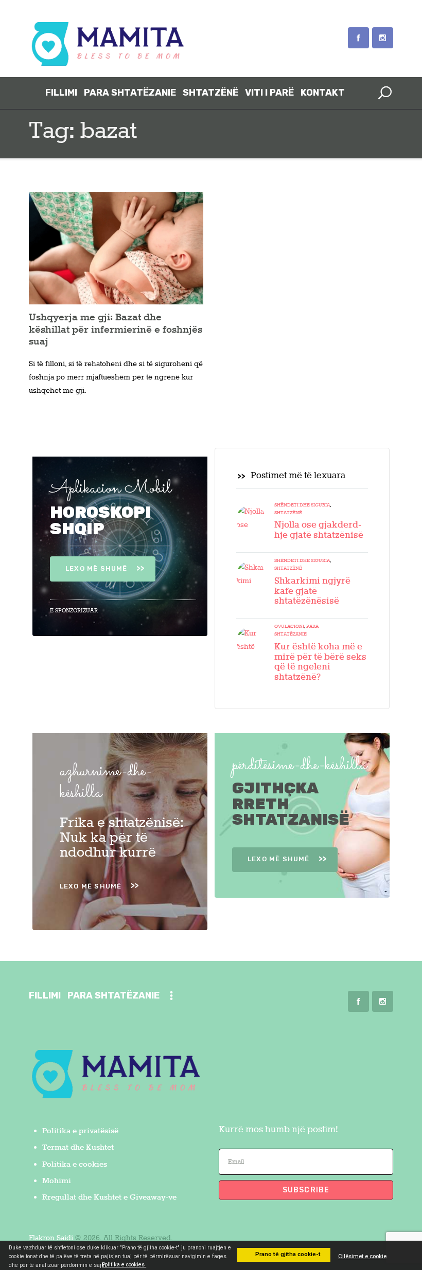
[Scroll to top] (400, 1213)
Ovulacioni (289, 626)
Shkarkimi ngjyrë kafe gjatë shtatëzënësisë (312, 591)
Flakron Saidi (51, 1238)
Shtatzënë (288, 513)
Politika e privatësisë (80, 1131)
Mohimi (56, 1181)
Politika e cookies (74, 1164)
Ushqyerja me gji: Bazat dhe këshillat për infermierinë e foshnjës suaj (115, 330)
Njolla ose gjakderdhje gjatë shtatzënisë (318, 530)
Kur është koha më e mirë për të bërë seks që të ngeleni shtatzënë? (320, 662)
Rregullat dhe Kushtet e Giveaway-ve (109, 1197)
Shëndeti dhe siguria (302, 505)
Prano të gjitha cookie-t (287, 1254)
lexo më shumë (96, 568)
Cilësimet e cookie (362, 1256)
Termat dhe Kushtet (78, 1147)
